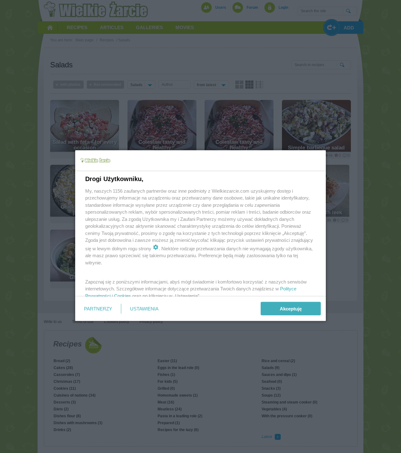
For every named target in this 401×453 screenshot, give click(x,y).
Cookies (122, 295)
